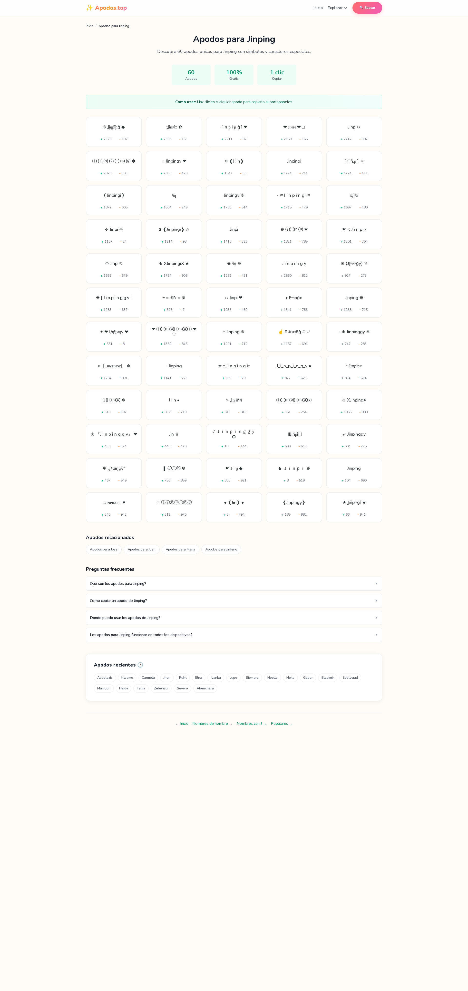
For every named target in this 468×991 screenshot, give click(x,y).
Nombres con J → (252, 723)
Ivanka (216, 677)
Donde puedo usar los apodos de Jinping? (234, 617)
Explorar (335, 7)
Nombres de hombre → (212, 723)
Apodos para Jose (103, 549)
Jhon (167, 677)
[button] (114, 132)
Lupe (233, 677)
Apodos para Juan (142, 549)
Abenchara (205, 688)
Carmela (148, 677)
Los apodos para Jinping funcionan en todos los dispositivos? (234, 635)
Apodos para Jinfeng (221, 549)
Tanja (141, 688)
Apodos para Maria (180, 549)
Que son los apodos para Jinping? (234, 583)
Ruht (182, 677)
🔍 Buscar (367, 7)
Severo (182, 688)
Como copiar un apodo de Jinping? (234, 600)
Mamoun (103, 688)
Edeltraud (350, 677)
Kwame (127, 677)
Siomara (252, 677)
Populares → (282, 723)
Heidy (123, 688)
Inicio (318, 7)
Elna (198, 677)
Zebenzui (161, 688)
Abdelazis (105, 677)
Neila (290, 677)
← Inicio (181, 723)
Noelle (272, 677)
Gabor (308, 677)
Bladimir (328, 677)
